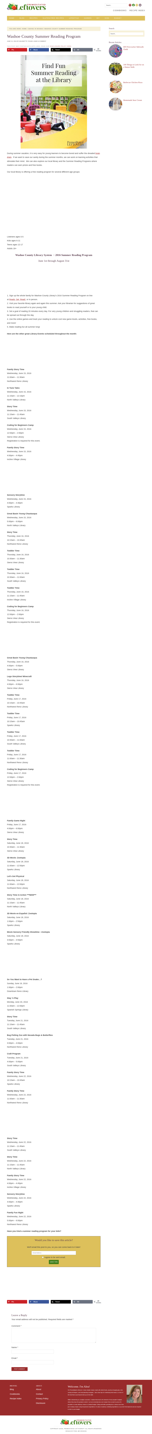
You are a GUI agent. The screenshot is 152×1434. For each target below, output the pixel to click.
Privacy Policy (42, 1398)
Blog (12, 1389)
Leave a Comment (39, 41)
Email (14, 1358)
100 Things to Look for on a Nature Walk (133, 66)
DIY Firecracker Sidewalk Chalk (133, 48)
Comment (16, 1326)
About (38, 1389)
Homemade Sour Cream (132, 100)
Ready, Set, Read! (17, 299)
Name (14, 1347)
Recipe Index (15, 1398)
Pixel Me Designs (80, 1431)
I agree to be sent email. (55, 1257)
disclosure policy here (60, 46)
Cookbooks (15, 1394)
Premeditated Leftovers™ (26, 6)
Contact (39, 1394)
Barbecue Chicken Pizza (132, 82)
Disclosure (40, 1403)
